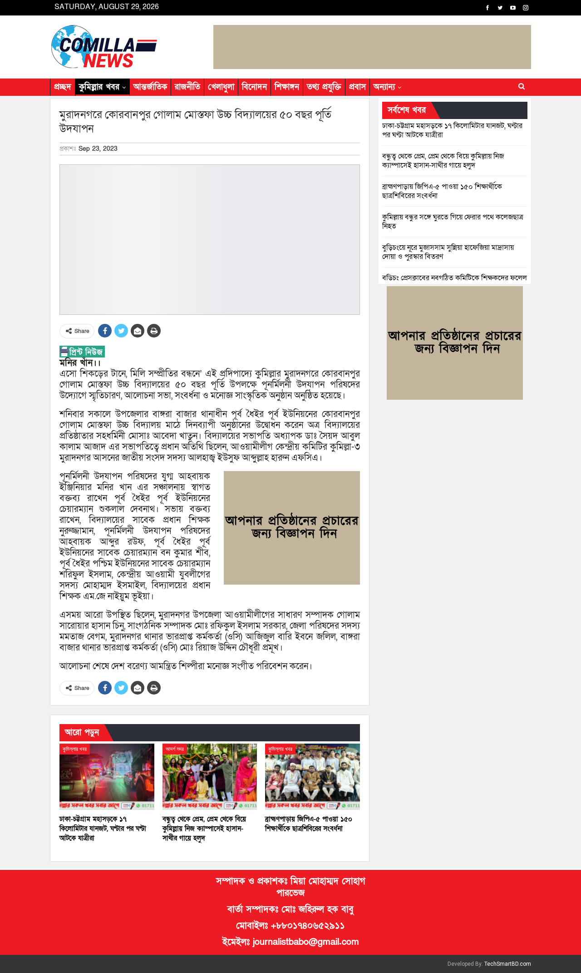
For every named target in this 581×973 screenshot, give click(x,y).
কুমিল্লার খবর (99, 87)
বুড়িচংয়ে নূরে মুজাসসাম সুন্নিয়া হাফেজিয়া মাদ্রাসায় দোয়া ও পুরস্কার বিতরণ (448, 252)
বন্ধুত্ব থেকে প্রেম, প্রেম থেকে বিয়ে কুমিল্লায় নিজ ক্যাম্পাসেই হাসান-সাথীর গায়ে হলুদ (443, 160)
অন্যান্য (384, 87)
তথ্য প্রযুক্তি (324, 87)
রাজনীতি (187, 87)
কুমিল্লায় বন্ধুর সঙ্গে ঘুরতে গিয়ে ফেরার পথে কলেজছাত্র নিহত (452, 221)
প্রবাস (357, 87)
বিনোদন (254, 87)
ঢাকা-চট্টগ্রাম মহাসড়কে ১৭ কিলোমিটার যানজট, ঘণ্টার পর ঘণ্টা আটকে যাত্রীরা (452, 130)
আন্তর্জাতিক (150, 87)
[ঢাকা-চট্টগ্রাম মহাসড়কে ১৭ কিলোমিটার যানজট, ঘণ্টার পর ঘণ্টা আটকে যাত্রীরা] (106, 777)
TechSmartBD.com (507, 964)
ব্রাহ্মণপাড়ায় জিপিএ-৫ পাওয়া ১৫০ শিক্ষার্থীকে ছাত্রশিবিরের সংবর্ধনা (442, 191)
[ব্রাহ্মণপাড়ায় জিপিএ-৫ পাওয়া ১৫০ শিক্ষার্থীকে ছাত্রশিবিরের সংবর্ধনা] (312, 777)
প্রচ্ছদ (62, 87)
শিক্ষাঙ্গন (287, 87)
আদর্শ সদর (175, 749)
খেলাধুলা (221, 87)
